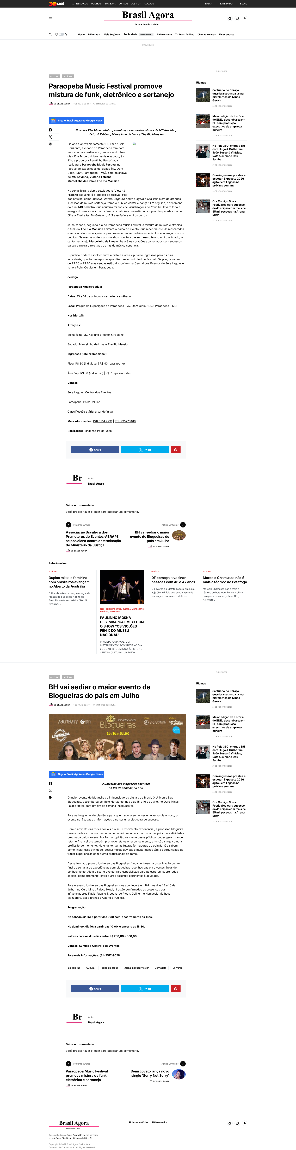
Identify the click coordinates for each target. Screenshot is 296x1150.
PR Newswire (159, 1122)
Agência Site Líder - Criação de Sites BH (72, 1138)
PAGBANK (110, 3)
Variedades (114, 612)
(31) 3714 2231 (102, 421)
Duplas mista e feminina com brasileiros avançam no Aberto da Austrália (69, 582)
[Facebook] (230, 18)
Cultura (54, 76)
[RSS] (244, 18)
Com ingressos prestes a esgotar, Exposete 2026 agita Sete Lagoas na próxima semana (228, 180)
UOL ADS (149, 3)
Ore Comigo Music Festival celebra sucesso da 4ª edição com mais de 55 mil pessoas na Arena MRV (229, 208)
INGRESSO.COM (79, 3)
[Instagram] (237, 18)
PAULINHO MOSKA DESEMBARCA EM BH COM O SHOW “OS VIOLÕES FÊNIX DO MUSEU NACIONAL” (122, 626)
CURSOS (123, 3)
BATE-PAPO (226, 3)
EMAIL (243, 3)
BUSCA (208, 3)
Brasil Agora (96, 483)
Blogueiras (74, 967)
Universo (177, 967)
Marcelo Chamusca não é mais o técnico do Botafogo (225, 580)
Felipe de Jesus (109, 967)
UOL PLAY (136, 3)
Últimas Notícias (138, 1122)
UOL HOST (96, 3)
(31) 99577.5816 (125, 421)
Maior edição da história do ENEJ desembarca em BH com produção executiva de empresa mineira (228, 123)
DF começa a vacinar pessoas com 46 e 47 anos (173, 580)
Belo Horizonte (107, 609)
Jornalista (160, 967)
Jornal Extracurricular (136, 967)
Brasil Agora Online (76, 1135)
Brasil (119, 609)
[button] (50, 18)
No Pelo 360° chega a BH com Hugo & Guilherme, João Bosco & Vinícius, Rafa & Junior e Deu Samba (228, 152)
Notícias (68, 76)
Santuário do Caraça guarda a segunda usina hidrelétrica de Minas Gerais (228, 95)
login (97, 511)
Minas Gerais (138, 609)
